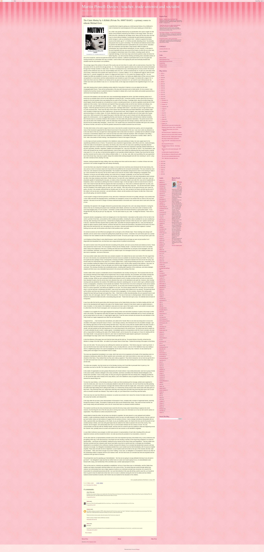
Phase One (161, 349)
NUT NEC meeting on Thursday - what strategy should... (171, 146)
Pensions (161, 345)
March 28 (161, 281)
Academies (162, 188)
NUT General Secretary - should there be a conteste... (172, 132)
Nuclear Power (162, 313)
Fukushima (162, 231)
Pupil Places (162, 360)
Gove (92, 485)
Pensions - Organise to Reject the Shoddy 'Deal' (168, 19)
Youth (161, 412)
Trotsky (161, 392)
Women (161, 407)
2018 (162, 90)
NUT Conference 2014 (164, 321)
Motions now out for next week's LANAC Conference (172, 134)
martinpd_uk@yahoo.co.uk (165, 48)
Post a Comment (88, 532)
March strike (162, 283)
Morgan (161, 294)
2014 (162, 98)
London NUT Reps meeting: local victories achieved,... (170, 130)
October (163, 104)
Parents (161, 336)
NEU (160, 304)
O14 (160, 324)
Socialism (161, 375)
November (164, 102)
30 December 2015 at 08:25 (92, 530)
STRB (161, 382)
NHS (160, 306)
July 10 (161, 253)
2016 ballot (162, 186)
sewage (161, 373)
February (164, 121)
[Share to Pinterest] (102, 483)
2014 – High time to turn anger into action (170, 158)
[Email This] (97, 483)
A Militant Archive (163, 66)
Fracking (161, 227)
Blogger (137, 549)
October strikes (162, 330)
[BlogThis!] (98, 483)
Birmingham (162, 199)
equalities (161, 223)
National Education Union (164, 59)
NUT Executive (162, 323)
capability (161, 203)
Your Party (162, 410)
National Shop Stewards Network (166, 61)
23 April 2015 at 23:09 (91, 505)
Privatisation (162, 356)
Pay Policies (162, 341)
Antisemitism (162, 191)
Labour (161, 260)
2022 (162, 81)
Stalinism (161, 379)
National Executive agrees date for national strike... (171, 125)
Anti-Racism (162, 189)
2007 (162, 174)
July (163, 110)
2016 (162, 94)
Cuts (160, 216)
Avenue (161, 197)
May (163, 115)
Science (161, 367)
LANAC (161, 264)
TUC (160, 395)
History (95, 485)
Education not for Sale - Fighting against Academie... (172, 136)
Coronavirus (162, 212)
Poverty (161, 351)
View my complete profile (177, 245)
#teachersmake (162, 184)
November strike (163, 309)
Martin (88, 501)
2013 (162, 161)
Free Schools (162, 229)
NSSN (161, 311)
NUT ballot (162, 317)
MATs (161, 291)
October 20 (162, 328)
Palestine (161, 334)
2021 (162, 83)
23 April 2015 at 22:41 (91, 497)
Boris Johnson (162, 201)
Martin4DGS (162, 285)
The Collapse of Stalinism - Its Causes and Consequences (170, 32)
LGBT (161, 271)
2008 (162, 172)
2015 (162, 96)
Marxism (161, 289)
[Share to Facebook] (101, 483)
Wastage (161, 403)
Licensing (161, 273)
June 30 (161, 259)
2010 (162, 167)
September (164, 106)
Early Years (162, 219)
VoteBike (161, 401)
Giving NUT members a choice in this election (168, 38)
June (163, 113)
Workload (161, 408)
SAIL (161, 365)
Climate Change (163, 206)
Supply (161, 386)
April (163, 117)
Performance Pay (163, 347)
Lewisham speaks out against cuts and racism (170, 152)
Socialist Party (162, 63)
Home (119, 539)
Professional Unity (163, 358)
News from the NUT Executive (168, 143)
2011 (162, 165)
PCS (160, 343)
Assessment (162, 195)
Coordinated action (163, 208)
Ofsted (161, 332)
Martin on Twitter (163, 57)
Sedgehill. (161, 369)
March (163, 119)
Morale (161, 293)
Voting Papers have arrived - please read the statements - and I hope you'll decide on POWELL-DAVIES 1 (170, 26)
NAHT (161, 296)
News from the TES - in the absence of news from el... (171, 141)
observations (162, 326)
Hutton (161, 249)
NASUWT (162, 298)
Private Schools (162, 354)
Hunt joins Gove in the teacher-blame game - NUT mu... (171, 149)
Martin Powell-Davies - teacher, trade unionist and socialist (131, 6)
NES (160, 302)
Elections (161, 221)
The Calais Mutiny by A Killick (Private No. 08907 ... (172, 154)
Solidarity (161, 377)
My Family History (163, 65)
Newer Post (85, 539)
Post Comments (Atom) (91, 541)
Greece (161, 236)
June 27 (161, 257)
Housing (161, 245)
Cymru (161, 217)
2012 (162, 163)
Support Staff (162, 388)
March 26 (161, 280)
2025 (162, 75)
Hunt (160, 247)
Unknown (89, 509)
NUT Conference (163, 319)
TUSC (161, 399)
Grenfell (161, 238)
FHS (160, 225)
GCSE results (162, 232)
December (164, 100)
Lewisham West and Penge (165, 268)
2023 (162, 79)
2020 (162, 86)
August (163, 108)
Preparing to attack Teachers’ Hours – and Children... (172, 127)
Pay (160, 339)
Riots (160, 362)
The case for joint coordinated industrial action (171, 156)
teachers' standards (163, 390)
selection (161, 371)
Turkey (161, 397)
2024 (162, 77)
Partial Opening (163, 337)
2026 (162, 73)
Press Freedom (162, 352)
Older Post (154, 539)
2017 (162, 92)
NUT (160, 315)
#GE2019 (161, 182)
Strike (161, 384)
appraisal (161, 193)
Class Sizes (162, 204)
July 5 (161, 255)
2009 (162, 169)
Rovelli (161, 364)
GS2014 (161, 240)
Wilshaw (161, 405)
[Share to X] (99, 483)
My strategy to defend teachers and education (170, 138)
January (163, 123)
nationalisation (162, 300)
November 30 (162, 308)
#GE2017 (161, 180)
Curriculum (89, 485)
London (161, 278)
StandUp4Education (163, 380)
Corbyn (161, 210)
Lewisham (161, 266)
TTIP (160, 393)
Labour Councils (163, 262)
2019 (162, 88)
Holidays (161, 244)
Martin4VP (162, 287)
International (162, 251)
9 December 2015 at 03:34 (92, 519)
